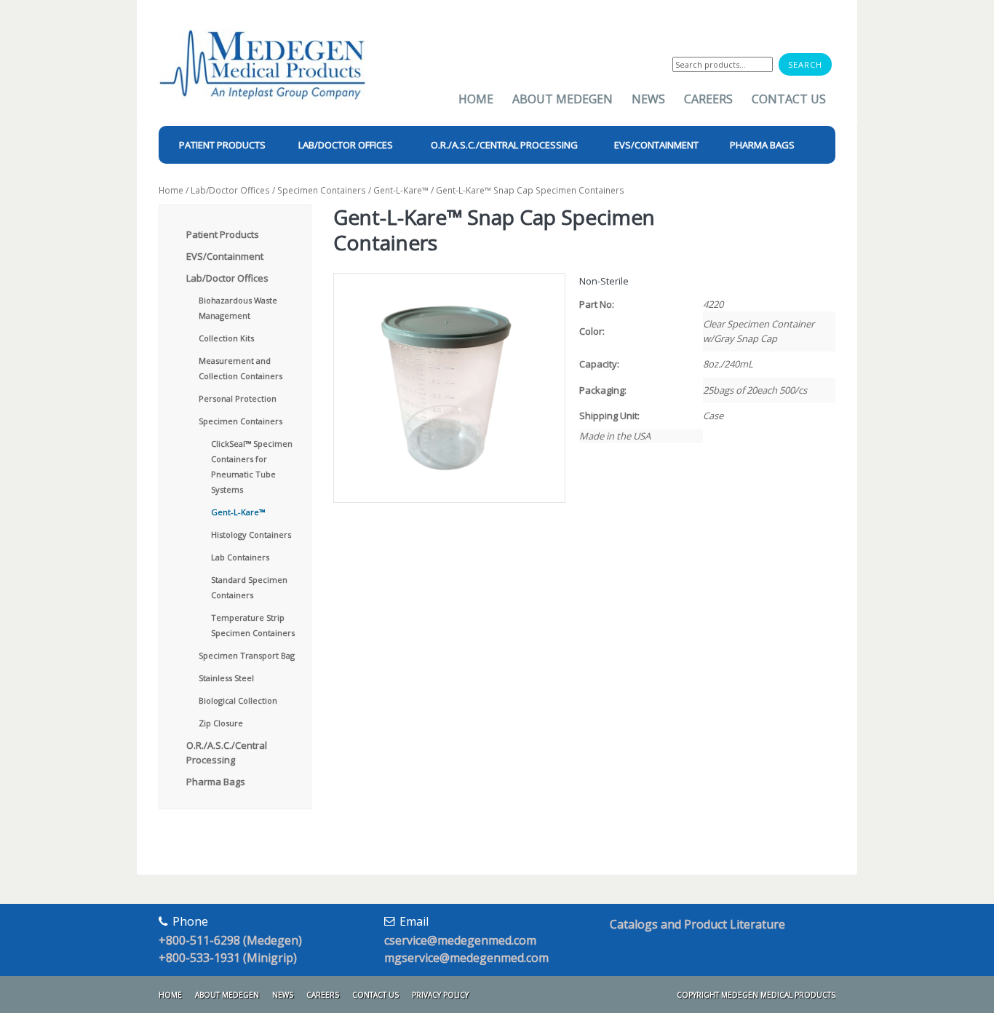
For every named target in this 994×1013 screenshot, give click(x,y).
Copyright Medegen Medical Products (756, 995)
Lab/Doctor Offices (230, 190)
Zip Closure (221, 723)
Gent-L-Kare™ (401, 190)
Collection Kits (226, 338)
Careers (708, 99)
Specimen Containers (321, 190)
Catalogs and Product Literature (697, 924)
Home (475, 99)
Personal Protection (238, 398)
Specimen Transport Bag (247, 655)
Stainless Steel (226, 677)
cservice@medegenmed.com (460, 940)
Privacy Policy (440, 995)
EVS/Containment (224, 256)
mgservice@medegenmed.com (466, 958)
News (648, 99)
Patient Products (222, 234)
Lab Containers (240, 557)
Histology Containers (251, 534)
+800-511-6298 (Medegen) (230, 940)
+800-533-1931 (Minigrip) (228, 958)
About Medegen (562, 99)
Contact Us (789, 99)
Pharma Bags (215, 781)
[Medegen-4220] (448, 388)
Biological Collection (238, 700)
